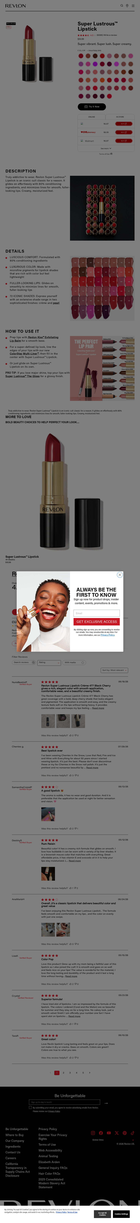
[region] (70, 1214)
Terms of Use (72, 1212)
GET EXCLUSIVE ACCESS (97, 622)
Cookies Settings (121, 1214)
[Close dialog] (119, 574)
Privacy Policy (61, 1212)
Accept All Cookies (102, 1214)
